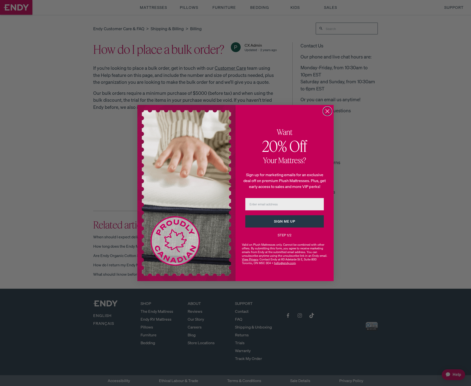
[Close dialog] (327, 111)
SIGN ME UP (284, 221)
